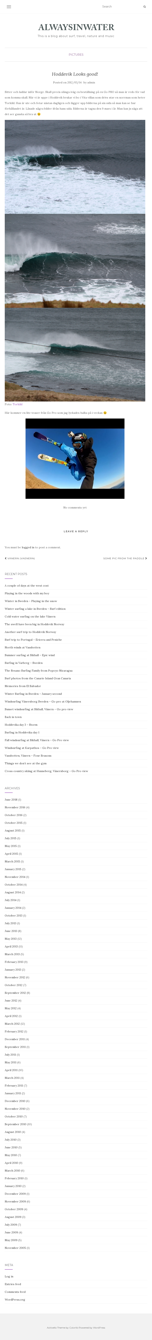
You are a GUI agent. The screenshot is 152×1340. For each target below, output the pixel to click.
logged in (28, 547)
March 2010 (12, 1170)
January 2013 (13, 969)
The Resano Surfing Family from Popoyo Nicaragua (38, 670)
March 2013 (12, 954)
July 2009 (11, 1224)
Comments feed (15, 1292)
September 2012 (15, 993)
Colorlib (73, 1327)
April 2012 (11, 1016)
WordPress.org (15, 1299)
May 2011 (10, 1062)
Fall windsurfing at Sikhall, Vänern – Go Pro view (37, 740)
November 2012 (15, 977)
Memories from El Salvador (23, 686)
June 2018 (11, 799)
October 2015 (14, 823)
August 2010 (13, 1132)
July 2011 (10, 1054)
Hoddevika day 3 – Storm (21, 724)
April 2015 (11, 853)
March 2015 (12, 861)
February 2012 (14, 1031)
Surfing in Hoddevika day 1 (22, 732)
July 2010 (11, 1139)
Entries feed (13, 1284)
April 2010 (11, 1163)
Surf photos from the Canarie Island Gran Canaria (38, 678)
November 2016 (15, 807)
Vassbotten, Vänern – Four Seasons (28, 755)
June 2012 (11, 1000)
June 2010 (11, 1147)
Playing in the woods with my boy (27, 593)
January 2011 (13, 1093)
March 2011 (12, 1078)
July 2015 (10, 838)
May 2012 (11, 1008)
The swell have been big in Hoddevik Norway (34, 624)
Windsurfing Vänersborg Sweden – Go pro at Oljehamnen (43, 701)
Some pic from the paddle (124, 558)
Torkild (17, 404)
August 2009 (13, 1217)
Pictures (76, 54)
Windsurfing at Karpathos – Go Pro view (32, 748)
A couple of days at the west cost (27, 585)
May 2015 (11, 846)
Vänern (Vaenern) (21, 558)
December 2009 (15, 1194)
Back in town (13, 717)
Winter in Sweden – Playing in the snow (31, 601)
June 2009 (11, 1232)
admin (91, 82)
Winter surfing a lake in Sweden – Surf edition (35, 609)
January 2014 (13, 908)
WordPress (99, 1327)
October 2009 (14, 1209)
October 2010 (14, 1116)
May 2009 (11, 1240)
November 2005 (15, 1248)
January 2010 (13, 1186)
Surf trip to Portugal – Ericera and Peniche (33, 639)
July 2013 (10, 923)
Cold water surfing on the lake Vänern (30, 616)
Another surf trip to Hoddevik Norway (30, 632)
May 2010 (11, 1155)
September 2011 (15, 1047)
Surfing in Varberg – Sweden (24, 663)
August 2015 (13, 830)
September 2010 (15, 1124)
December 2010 (15, 1101)
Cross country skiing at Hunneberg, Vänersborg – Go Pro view (46, 771)
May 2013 (11, 938)
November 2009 (15, 1201)
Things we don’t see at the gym (26, 763)
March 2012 (12, 1024)
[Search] (144, 7)
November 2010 (15, 1109)
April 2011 (11, 1070)
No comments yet (75, 507)
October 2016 (14, 815)
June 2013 (11, 931)
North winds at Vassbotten (22, 647)
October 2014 (14, 884)
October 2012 (13, 985)
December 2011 (15, 1039)
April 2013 (11, 946)
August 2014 (13, 892)
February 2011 (14, 1085)
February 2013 (14, 962)
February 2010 (14, 1178)
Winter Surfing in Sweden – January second (33, 694)
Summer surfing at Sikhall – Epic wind (30, 655)
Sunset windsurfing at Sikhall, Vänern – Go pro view (39, 709)
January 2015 (13, 869)
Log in (9, 1276)
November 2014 (15, 877)
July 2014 (10, 900)
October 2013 (13, 915)
